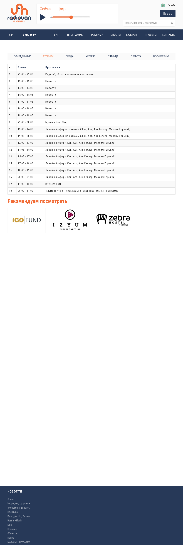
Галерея (132, 34)
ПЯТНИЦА (113, 56)
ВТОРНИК (48, 56)
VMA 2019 (29, 34)
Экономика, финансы (19, 507)
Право (11, 537)
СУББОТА (136, 56)
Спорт (11, 499)
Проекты (151, 34)
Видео (167, 13)
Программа (52, 67)
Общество (13, 533)
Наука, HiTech (15, 520)
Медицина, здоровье (19, 503)
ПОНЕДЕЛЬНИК (22, 56)
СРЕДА (70, 56)
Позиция (12, 529)
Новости (115, 34)
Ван (57, 34)
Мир (10, 524)
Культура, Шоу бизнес (19, 516)
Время (22, 67)
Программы (75, 34)
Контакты (168, 34)
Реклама (97, 34)
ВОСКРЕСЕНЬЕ (161, 56)
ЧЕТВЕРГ (90, 56)
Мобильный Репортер (19, 542)
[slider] (71, 17)
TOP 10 (13, 35)
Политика (13, 512)
